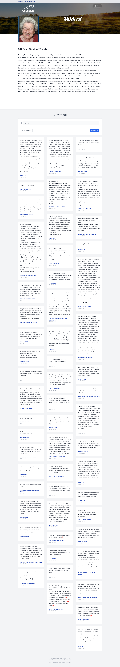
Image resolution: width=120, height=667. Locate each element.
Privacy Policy (55, 659)
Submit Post (94, 130)
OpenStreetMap (61, 662)
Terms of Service (64, 659)
